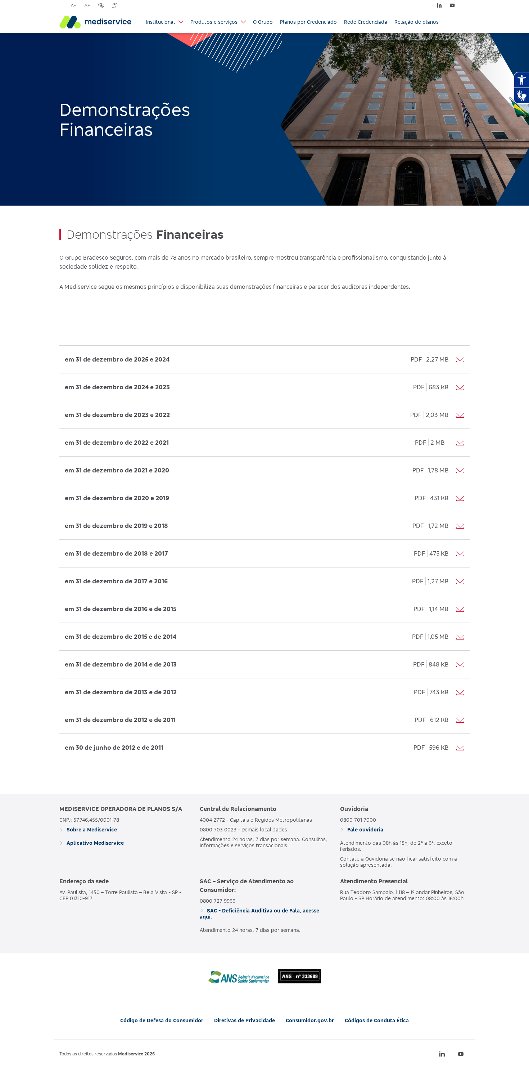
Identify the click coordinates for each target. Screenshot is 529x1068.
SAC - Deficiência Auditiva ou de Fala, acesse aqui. (259, 913)
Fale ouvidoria (364, 829)
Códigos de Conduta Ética (377, 1020)
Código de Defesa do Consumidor (161, 1020)
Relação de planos (416, 22)
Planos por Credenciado (308, 22)
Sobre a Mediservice (91, 829)
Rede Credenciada (365, 22)
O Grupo (263, 22)
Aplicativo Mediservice (94, 843)
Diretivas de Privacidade (244, 1020)
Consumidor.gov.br (310, 1020)
